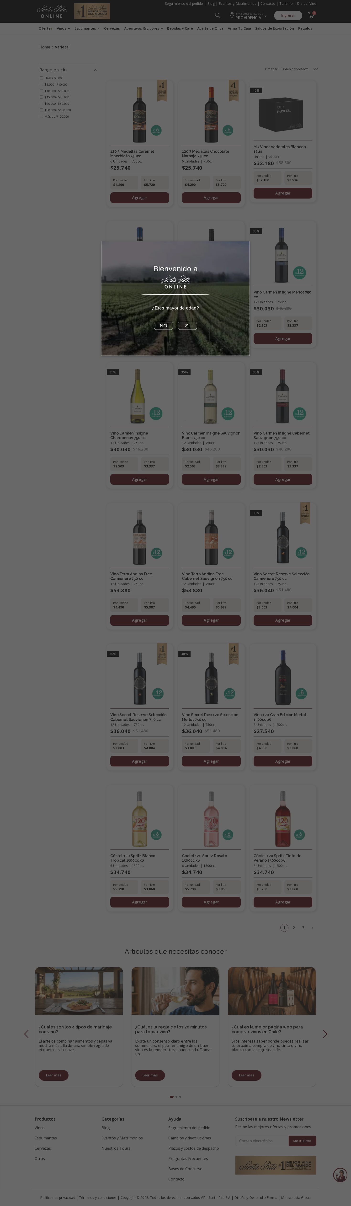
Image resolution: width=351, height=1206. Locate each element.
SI (187, 326)
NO (163, 326)
